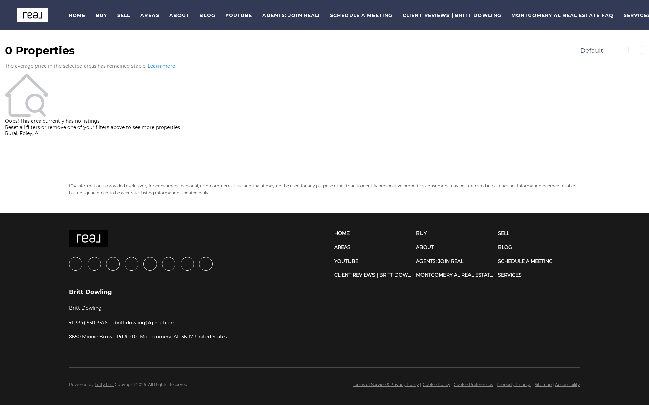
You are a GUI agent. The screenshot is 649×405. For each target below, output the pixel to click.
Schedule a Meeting (361, 15)
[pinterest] (187, 264)
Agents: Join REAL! (291, 15)
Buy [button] (101, 15)
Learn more (161, 66)
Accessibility (567, 384)
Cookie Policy (436, 384)
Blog (207, 15)
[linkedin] (94, 264)
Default (591, 50)
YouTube (239, 15)
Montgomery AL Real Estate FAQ (562, 15)
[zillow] (131, 264)
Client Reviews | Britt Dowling (452, 15)
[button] (32, 15)
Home (77, 15)
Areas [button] (149, 15)
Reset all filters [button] (22, 127)
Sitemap (543, 384)
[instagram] (150, 264)
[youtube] (168, 264)
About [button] (179, 15)
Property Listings (514, 384)
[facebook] (75, 264)
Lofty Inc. (104, 384)
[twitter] (113, 264)
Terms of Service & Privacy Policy (386, 384)
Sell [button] (123, 15)
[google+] (206, 264)
